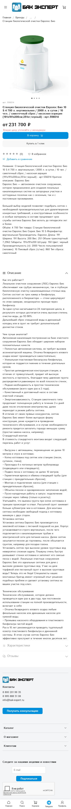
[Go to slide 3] (36, 98)
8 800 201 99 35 (12, 692)
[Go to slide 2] (34, 98)
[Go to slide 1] (31, 98)
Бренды (20, 17)
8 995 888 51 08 (12, 696)
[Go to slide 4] (39, 98)
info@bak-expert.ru (13, 700)
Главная (7, 17)
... (31, 17)
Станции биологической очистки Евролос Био (29, 21)
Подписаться (29, 778)
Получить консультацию (22, 710)
